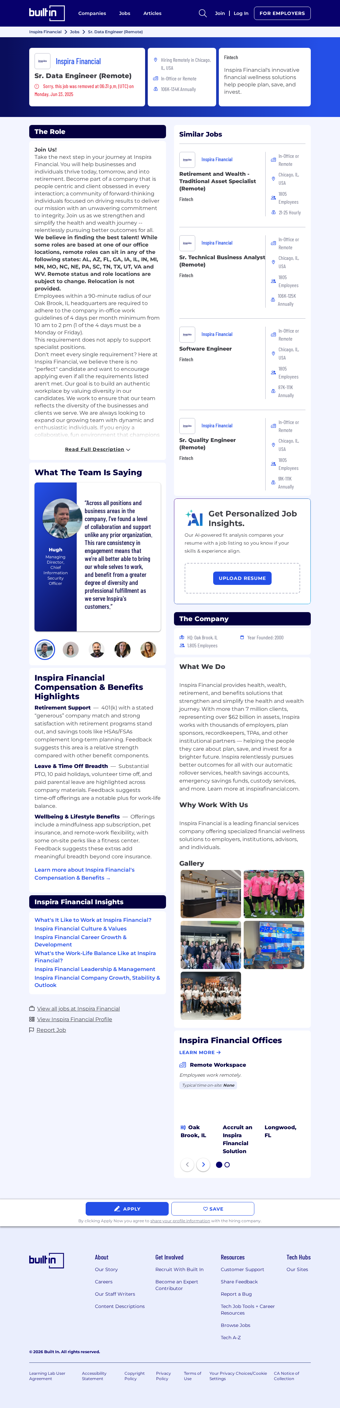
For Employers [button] (282, 13)
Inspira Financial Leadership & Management (95, 969)
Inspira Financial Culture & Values (81, 928)
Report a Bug (236, 1294)
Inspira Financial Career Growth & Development (81, 941)
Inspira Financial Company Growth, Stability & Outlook (97, 981)
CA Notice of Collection (286, 1376)
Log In (241, 13)
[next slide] (203, 1164)
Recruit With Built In (179, 1269)
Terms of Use (192, 1376)
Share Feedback (239, 1282)
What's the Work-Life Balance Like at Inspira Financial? (95, 957)
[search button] (203, 13)
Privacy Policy (163, 1376)
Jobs (124, 13)
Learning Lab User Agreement (47, 1376)
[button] (45, 649)
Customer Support (242, 1269)
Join (220, 13)
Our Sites (297, 1269)
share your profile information (180, 1220)
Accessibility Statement (94, 1376)
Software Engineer (205, 349)
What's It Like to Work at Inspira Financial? (93, 920)
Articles (152, 13)
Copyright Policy (135, 1376)
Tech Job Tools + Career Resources (248, 1309)
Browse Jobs (235, 1325)
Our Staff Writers (115, 1294)
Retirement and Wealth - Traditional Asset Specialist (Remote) (217, 181)
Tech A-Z (231, 1338)
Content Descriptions (120, 1306)
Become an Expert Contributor (176, 1285)
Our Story (106, 1269)
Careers (104, 1282)
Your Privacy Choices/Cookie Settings (238, 1376)
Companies (92, 13)
